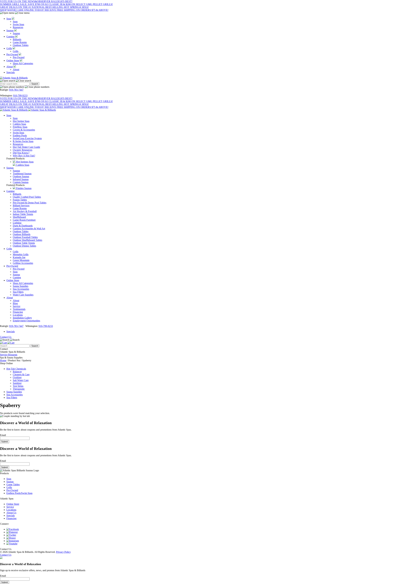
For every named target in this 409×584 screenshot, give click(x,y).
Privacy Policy (63, 552)
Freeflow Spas (20, 126)
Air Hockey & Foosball (25, 211)
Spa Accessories (21, 289)
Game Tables (13, 484)
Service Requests (8, 354)
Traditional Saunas (22, 173)
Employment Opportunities (26, 320)
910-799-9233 (20, 95)
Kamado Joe (19, 257)
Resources (18, 27)
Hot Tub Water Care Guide (26, 147)
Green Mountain (21, 260)
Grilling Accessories (23, 263)
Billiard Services (21, 205)
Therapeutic (19, 389)
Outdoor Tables (20, 45)
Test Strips (18, 386)
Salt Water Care (21, 380)
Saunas (10, 30)
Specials (10, 72)
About (9, 66)
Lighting (17, 222)
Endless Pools (20, 135)
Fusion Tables (20, 199)
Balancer (17, 371)
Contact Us (5, 337)
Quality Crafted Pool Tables (27, 197)
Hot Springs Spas (24, 161)
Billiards (17, 39)
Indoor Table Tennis (23, 214)
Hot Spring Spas (21, 121)
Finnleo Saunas (23, 188)
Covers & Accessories (24, 129)
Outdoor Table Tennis (24, 243)
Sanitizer (17, 383)
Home (3, 360)
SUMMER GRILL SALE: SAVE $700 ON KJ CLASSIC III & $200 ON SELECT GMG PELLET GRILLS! (56, 4)
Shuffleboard (19, 217)
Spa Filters (18, 291)
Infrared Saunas (21, 179)
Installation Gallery (22, 317)
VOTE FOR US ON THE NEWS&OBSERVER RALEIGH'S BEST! (36, 1)
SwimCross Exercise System (27, 138)
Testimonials (19, 309)
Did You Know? (21, 152)
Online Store (12, 60)
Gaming (10, 36)
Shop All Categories (23, 63)
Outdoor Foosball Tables (25, 237)
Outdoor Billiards (21, 234)
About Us (11, 512)
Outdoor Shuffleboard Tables (27, 240)
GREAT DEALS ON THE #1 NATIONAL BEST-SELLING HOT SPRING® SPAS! (44, 7)
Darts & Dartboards (23, 225)
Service (16, 306)
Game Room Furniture (24, 220)
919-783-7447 (16, 89)
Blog (15, 303)
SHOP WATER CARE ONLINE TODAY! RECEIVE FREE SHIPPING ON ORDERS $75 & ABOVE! (54, 10)
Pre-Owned (12, 54)
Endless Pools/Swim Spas (19, 493)
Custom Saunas (20, 182)
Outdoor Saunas (21, 176)
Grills (9, 48)
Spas (8, 18)
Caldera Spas (19, 124)
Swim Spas (18, 24)
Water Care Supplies (23, 294)
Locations (18, 315)
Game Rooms (20, 42)
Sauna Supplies (20, 286)
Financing (18, 312)
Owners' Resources (22, 150)
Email (3, 435)
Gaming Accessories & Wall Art (29, 228)
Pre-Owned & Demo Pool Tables (29, 202)
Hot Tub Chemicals (16, 368)
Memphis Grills (20, 254)
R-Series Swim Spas (23, 141)
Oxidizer (17, 377)
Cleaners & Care (21, 374)
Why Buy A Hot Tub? (24, 155)
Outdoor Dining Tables (24, 245)
